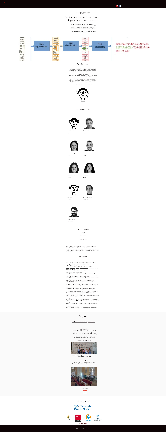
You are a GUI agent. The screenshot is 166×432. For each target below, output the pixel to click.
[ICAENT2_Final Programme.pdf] (85, 392)
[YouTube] (117, 6)
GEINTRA (76, 70)
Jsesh (86, 423)
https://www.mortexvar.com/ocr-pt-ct (84, 340)
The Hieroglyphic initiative (70, 298)
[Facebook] (120, 6)
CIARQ (80, 70)
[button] (15, 5)
